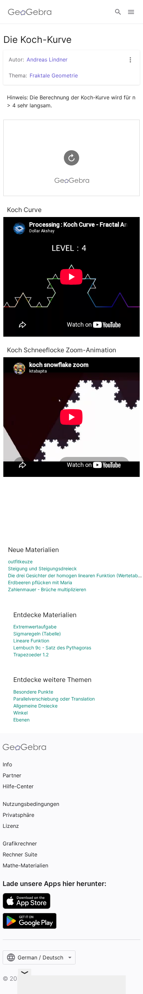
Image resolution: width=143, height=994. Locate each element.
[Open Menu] (131, 12)
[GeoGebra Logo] (30, 12)
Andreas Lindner (47, 59)
